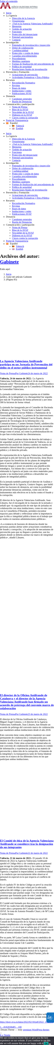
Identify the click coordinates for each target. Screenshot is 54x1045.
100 (20, 1027)
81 (5, 1027)
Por (21, 373)
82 (7, 1027)
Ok (46, 1043)
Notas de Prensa (7, 373)
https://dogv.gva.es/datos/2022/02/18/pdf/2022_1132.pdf (26, 1022)
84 (12, 1027)
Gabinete (9, 261)
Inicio (8, 274)
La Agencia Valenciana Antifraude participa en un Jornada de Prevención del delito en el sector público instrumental (26, 364)
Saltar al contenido (9, 1)
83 (9, 1027)
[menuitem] (30, 13)
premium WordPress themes (36, 1029)
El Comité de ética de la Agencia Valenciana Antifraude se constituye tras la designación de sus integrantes (27, 844)
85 (14, 1027)
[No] (50, 1044)
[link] (19, 8)
